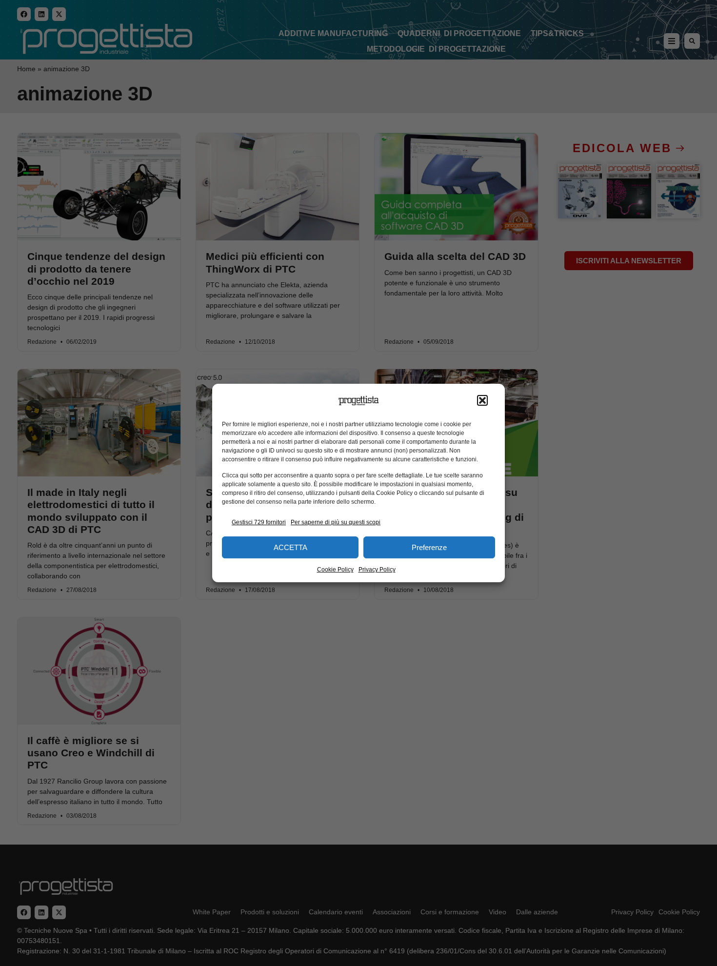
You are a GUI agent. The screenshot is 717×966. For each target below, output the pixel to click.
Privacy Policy (377, 569)
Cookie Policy (335, 569)
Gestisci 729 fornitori (259, 522)
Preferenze (429, 547)
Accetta (290, 547)
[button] (482, 401)
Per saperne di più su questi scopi (335, 522)
